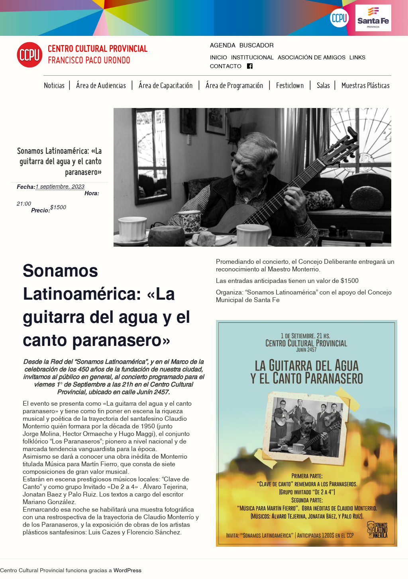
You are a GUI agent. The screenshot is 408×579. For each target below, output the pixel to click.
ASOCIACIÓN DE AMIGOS (311, 58)
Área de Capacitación (166, 85)
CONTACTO (225, 66)
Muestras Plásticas (365, 85)
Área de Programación (235, 85)
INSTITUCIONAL (252, 58)
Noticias (54, 85)
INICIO (218, 58)
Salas (323, 85)
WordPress (127, 570)
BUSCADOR (256, 46)
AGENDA (222, 46)
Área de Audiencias (101, 85)
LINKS (357, 58)
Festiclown (290, 85)
